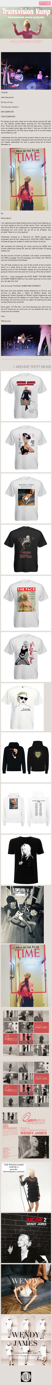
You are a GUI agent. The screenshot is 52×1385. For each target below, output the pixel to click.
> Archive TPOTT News (32, 366)
